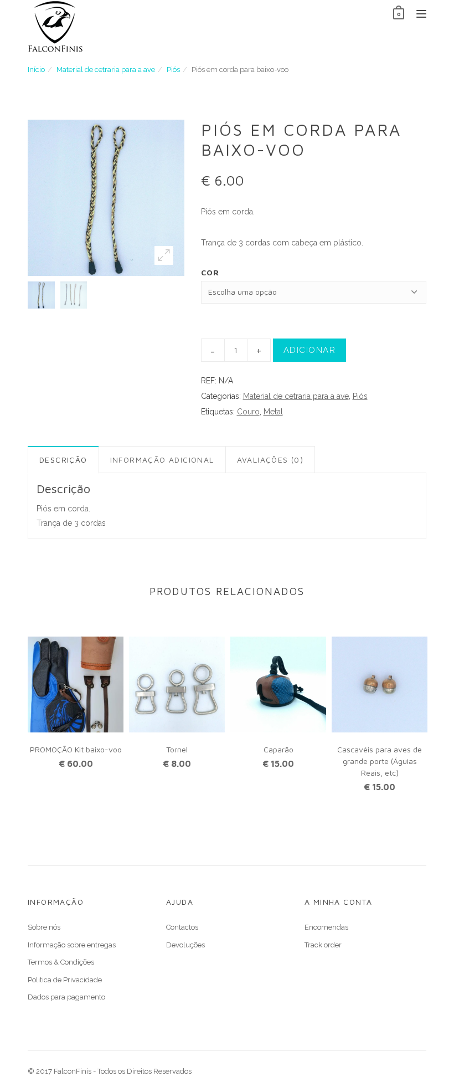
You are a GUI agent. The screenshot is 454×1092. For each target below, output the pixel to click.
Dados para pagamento (66, 997)
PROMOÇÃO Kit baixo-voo (76, 749)
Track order (323, 945)
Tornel (177, 749)
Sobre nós (44, 927)
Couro (248, 411)
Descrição (63, 459)
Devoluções (185, 945)
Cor (210, 272)
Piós (173, 69)
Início (36, 69)
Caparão (278, 749)
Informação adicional (162, 459)
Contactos (182, 927)
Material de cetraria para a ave (105, 69)
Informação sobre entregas (72, 945)
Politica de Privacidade (65, 980)
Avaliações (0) (270, 459)
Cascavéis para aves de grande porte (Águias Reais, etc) (379, 761)
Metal (273, 411)
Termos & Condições (61, 962)
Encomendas (326, 927)
